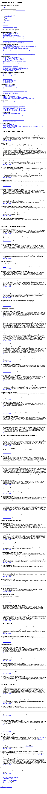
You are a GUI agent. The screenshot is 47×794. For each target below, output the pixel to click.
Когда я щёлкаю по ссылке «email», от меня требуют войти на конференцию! (19, 54)
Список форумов (13, 780)
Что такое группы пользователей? (10, 87)
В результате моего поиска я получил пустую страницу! (14, 108)
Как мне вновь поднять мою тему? (10, 70)
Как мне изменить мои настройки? (10, 45)
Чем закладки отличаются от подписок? (11, 113)
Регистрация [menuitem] (5, 25)
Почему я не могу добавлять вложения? (11, 64)
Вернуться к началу (7, 140)
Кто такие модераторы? (8, 86)
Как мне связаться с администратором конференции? (14, 128)
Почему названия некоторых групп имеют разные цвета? (15, 91)
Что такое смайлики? (7, 75)
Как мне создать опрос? (8, 60)
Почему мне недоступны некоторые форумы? (12, 63)
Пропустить (3, 7)
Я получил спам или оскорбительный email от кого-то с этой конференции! (18, 98)
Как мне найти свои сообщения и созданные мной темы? (15, 110)
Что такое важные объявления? (9, 78)
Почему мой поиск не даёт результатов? (11, 107)
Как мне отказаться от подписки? (10, 116)
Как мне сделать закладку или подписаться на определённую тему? (17, 114)
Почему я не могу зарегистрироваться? (11, 35)
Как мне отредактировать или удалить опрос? (12, 62)
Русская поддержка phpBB (6, 787)
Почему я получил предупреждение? (10, 66)
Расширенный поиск (20, 10)
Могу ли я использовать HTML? (9, 74)
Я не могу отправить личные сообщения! (11, 96)
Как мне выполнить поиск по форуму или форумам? (14, 106)
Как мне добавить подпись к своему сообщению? (13, 59)
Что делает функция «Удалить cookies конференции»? (14, 42)
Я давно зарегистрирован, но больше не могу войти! (14, 38)
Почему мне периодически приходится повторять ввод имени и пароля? (18, 41)
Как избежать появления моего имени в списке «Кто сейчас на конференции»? (19, 46)
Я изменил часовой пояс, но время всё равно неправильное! (15, 48)
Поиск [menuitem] (6, 18)
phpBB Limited (41, 737)
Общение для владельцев (9, 778)
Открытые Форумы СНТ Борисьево (10, 777)
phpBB (4, 267)
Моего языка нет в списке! (8, 49)
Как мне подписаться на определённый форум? (13, 115)
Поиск (15, 10)
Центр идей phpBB (29, 746)
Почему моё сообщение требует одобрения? (12, 69)
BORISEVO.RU (6, 780)
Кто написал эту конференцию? (9, 124)
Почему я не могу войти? (8, 37)
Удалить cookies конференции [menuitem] (9, 782)
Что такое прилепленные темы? (9, 80)
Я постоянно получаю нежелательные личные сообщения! (15, 97)
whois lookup (40, 754)
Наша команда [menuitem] (8, 20)
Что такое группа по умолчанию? (10, 92)
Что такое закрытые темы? (8, 81)
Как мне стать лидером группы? (9, 89)
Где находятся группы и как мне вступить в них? (13, 88)
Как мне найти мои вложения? (9, 121)
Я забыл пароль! (6, 39)
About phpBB (41, 739)
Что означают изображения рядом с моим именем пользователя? (16, 50)
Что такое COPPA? (7, 34)
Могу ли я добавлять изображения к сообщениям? (13, 76)
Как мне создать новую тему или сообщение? (12, 57)
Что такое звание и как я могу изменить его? (12, 53)
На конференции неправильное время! (11, 47)
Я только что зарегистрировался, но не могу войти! (13, 36)
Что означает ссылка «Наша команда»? (11, 93)
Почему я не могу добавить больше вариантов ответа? (14, 61)
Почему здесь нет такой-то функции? (10, 125)
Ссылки (4, 12)
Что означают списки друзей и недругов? (11, 101)
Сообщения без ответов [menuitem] (10, 15)
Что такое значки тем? (7, 82)
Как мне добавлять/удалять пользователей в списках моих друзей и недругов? (19, 102)
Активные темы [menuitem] (8, 16)
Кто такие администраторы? (9, 85)
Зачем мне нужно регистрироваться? (10, 33)
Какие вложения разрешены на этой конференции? (13, 120)
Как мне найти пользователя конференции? (12, 109)
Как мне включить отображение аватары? (11, 51)
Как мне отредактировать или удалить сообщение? (13, 58)
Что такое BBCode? (7, 73)
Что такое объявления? (7, 79)
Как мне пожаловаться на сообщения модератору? (13, 67)
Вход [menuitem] (4, 23)
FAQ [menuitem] (4, 22)
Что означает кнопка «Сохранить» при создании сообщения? (15, 68)
